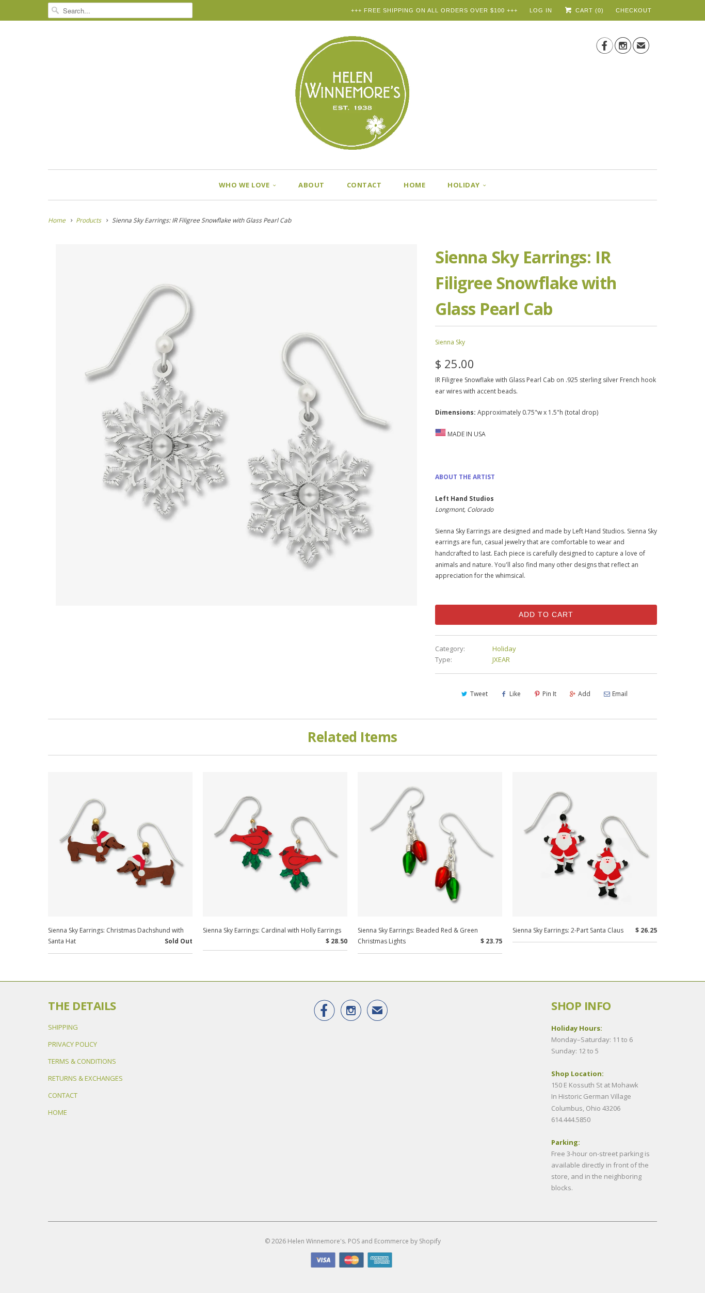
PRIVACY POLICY (72, 1044)
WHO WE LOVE (244, 185)
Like (515, 693)
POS (354, 1241)
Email (620, 693)
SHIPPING (63, 1027)
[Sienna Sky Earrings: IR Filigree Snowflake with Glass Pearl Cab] (236, 425)
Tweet (479, 693)
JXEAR (501, 659)
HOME (414, 185)
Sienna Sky (450, 342)
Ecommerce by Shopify (407, 1241)
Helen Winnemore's (316, 1241)
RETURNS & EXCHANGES (85, 1078)
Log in (541, 10)
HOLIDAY (463, 185)
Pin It (549, 693)
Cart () (588, 10)
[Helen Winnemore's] (352, 97)
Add (584, 693)
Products (88, 220)
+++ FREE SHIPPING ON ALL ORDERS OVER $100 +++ (434, 10)
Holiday (504, 648)
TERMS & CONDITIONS (82, 1061)
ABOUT (311, 185)
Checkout (634, 10)
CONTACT (364, 185)
